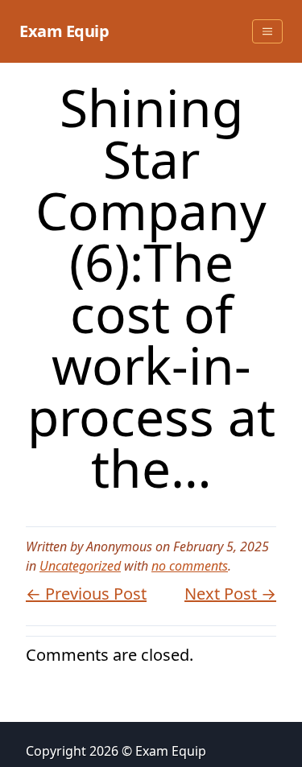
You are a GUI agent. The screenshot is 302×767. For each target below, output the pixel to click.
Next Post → (230, 593)
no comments (189, 566)
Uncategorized (80, 566)
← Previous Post (86, 593)
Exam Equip (64, 31)
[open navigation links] (267, 31)
